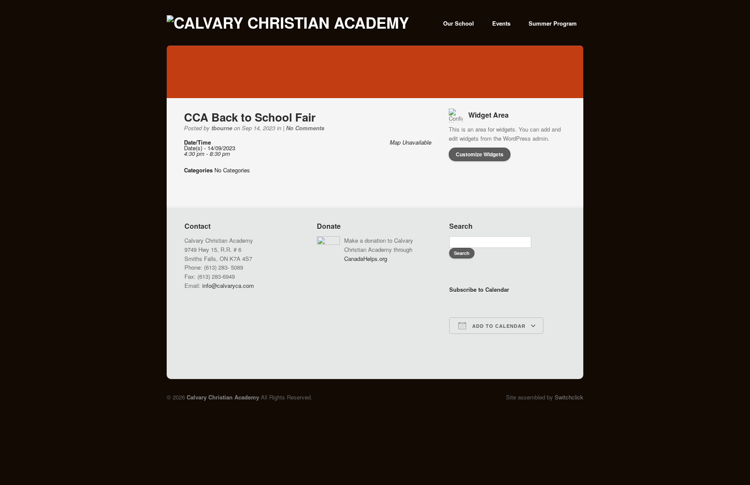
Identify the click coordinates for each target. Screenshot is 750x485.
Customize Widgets (479, 154)
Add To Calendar (498, 326)
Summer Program (553, 23)
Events (501, 23)
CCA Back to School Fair (250, 117)
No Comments (305, 128)
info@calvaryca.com (228, 285)
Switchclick (569, 397)
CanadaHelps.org (365, 258)
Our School (458, 23)
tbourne (221, 128)
